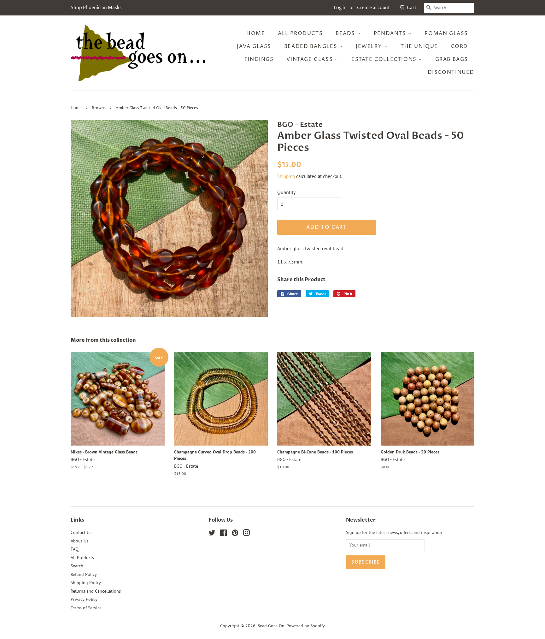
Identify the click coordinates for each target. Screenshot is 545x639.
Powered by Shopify (305, 626)
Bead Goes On (270, 626)
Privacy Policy (84, 599)
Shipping (286, 176)
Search (77, 566)
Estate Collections (384, 59)
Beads (346, 33)
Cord (459, 46)
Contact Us (81, 532)
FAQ (75, 549)
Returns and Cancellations (96, 591)
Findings (259, 59)
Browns (99, 108)
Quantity (286, 192)
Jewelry (370, 46)
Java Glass (254, 46)
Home (255, 33)
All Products (300, 33)
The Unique (419, 46)
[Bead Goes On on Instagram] (246, 534)
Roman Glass (446, 33)
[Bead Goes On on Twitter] (211, 534)
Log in (340, 8)
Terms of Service (86, 608)
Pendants (391, 33)
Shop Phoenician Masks (96, 8)
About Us (79, 541)
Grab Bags (451, 59)
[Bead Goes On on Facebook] (223, 534)
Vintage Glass (310, 59)
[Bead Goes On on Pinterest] (234, 534)
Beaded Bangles (311, 46)
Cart (412, 8)
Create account (373, 8)
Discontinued (451, 72)
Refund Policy (84, 574)
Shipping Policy (86, 582)
